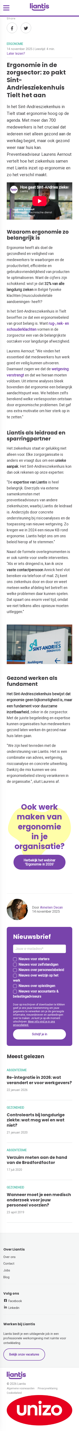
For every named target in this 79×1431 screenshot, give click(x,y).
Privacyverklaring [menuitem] (48, 1388)
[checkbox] (39, 977)
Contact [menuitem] (8, 1263)
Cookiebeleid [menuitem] (14, 1393)
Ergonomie (15, 44)
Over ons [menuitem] (9, 1257)
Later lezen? (16, 53)
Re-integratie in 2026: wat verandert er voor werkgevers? (39, 1080)
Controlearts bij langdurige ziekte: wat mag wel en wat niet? (36, 1120)
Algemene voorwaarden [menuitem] (21, 1388)
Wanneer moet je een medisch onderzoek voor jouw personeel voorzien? (39, 1200)
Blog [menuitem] (6, 1277)
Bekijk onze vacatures (24, 1354)
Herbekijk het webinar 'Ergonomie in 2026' (39, 862)
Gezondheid (15, 1107)
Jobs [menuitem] (6, 1270)
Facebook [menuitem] (15, 1301)
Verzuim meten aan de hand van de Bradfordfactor (37, 1160)
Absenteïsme (17, 1070)
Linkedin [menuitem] (13, 1308)
